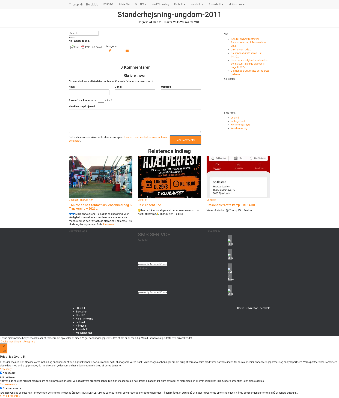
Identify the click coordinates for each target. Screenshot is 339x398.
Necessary (9, 373)
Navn (72, 86)
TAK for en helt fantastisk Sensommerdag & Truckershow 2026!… (248, 42)
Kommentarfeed (240, 124)
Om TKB (140, 4)
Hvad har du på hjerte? (82, 106)
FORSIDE (108, 4)
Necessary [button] (6, 369)
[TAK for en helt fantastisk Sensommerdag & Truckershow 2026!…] (100, 176)
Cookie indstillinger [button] (11, 341)
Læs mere (108, 224)
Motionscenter (237, 4)
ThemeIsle (264, 308)
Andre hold (215, 4)
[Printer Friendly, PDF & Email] (86, 46)
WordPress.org (239, 128)
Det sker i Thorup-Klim (81, 199)
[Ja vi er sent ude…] (169, 176)
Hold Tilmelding (160, 4)
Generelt (142, 199)
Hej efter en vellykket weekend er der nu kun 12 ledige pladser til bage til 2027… (249, 64)
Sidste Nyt (124, 4)
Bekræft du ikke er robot (83, 100)
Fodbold (179, 4)
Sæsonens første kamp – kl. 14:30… (232, 205)
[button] (146, 4)
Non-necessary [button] (8, 384)
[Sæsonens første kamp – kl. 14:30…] (238, 176)
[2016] (230, 290)
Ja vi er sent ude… (241, 49)
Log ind (235, 117)
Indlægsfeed (238, 121)
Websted (166, 86)
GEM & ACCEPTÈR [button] (10, 396)
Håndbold (196, 4)
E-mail (118, 86)
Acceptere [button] (29, 341)
